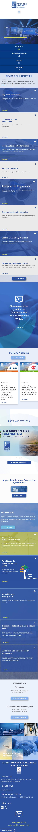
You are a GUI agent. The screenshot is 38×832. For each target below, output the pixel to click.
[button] (19, 12)
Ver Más (4, 403)
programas (19, 67)
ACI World (3, 85)
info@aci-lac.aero (6, 790)
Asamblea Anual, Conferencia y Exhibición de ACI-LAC (17, 797)
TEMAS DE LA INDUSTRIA (19, 53)
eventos (19, 60)
